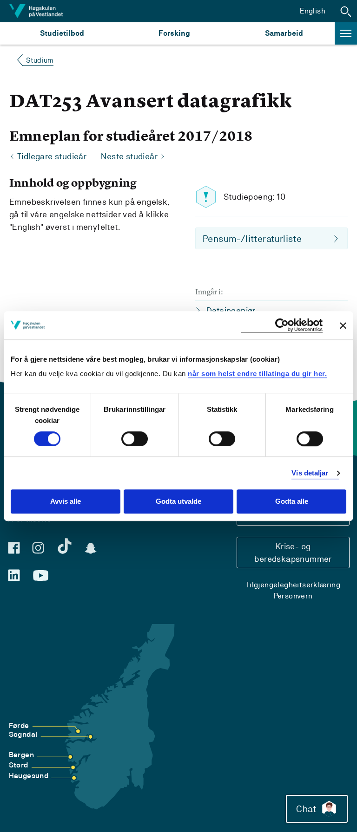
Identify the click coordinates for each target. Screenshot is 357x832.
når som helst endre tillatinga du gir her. (257, 373)
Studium (39, 60)
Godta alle (291, 502)
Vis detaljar (309, 473)
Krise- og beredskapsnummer (292, 552)
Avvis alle (65, 502)
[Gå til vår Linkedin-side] (13, 575)
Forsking (174, 33)
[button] (346, 11)
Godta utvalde (178, 502)
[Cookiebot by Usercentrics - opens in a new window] (282, 325)
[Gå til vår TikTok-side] (64, 546)
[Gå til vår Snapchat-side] (90, 548)
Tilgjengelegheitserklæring (293, 584)
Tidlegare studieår (51, 156)
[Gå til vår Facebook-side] (13, 547)
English (312, 10)
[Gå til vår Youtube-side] (41, 575)
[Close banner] (343, 325)
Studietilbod (62, 33)
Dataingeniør (231, 310)
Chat (306, 808)
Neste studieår (129, 156)
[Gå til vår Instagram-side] (38, 547)
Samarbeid (284, 33)
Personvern (293, 596)
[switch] (134, 438)
